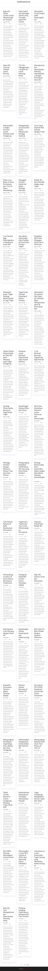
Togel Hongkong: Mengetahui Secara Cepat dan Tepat (39, 796)
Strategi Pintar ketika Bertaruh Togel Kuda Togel (8, 410)
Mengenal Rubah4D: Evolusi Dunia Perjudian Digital (23, 579)
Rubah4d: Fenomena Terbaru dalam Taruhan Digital (7, 690)
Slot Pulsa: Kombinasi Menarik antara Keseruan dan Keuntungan (39, 412)
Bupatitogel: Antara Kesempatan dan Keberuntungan (24, 634)
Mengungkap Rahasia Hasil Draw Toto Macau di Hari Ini (39, 743)
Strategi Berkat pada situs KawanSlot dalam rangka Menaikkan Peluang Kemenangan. (39, 470)
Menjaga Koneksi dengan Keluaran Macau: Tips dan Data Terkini (8, 468)
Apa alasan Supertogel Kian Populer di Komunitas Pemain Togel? (24, 241)
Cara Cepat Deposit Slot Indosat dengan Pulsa (39, 128)
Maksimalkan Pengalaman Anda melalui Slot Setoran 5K (24, 743)
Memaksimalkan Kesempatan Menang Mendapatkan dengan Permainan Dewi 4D (39, 72)
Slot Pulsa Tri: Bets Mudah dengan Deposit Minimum (39, 633)
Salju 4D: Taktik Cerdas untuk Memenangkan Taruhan (8, 15)
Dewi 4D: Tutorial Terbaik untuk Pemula (7, 69)
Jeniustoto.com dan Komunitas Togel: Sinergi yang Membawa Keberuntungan (39, 858)
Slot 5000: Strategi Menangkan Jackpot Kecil (8, 854)
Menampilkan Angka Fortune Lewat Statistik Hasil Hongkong (8, 130)
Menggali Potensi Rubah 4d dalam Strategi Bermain (22, 185)
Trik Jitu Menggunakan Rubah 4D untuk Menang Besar (24, 70)
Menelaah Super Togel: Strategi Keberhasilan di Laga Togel (8, 296)
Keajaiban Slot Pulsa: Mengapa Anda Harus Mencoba (39, 240)
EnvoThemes (27, 968)
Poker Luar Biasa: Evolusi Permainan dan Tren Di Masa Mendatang (8, 185)
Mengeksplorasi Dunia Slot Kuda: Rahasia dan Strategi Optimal (24, 130)
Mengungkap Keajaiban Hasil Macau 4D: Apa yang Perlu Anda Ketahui (24, 467)
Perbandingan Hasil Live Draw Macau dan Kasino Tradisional (8, 578)
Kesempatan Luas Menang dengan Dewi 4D (8, 632)
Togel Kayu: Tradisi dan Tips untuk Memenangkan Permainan (24, 527)
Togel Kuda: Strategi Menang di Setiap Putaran (23, 296)
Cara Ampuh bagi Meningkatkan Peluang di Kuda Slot (8, 240)
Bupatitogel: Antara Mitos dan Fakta (24, 408)
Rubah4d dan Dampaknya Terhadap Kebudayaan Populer (24, 796)
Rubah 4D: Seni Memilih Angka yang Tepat (39, 183)
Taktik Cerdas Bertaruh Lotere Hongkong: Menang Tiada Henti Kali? (7, 799)
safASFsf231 (5, 23)
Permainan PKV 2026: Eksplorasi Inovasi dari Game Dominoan (38, 690)
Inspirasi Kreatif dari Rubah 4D (38, 524)
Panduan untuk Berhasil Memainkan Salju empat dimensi (23, 356)
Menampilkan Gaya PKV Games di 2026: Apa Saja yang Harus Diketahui (23, 857)
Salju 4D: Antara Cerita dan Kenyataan (39, 577)
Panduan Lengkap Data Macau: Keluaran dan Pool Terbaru (24, 912)
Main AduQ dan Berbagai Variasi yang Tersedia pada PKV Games (24, 16)
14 (24, 964)
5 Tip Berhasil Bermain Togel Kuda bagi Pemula (39, 355)
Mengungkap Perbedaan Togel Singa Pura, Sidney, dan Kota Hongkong (8, 744)
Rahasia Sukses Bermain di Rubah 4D (23, 688)
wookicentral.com (23, 2)
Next (28, 964)
